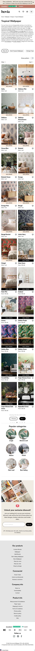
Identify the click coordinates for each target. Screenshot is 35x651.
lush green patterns (11, 37)
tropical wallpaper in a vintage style (18, 31)
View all (5, 51)
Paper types (17, 604)
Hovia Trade (17, 574)
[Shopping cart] (27, 12)
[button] (23, 12)
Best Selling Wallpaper (17, 556)
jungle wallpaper (17, 41)
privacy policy (28, 531)
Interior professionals (17, 577)
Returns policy (17, 613)
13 (24, 422)
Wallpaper (7, 16)
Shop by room (17, 561)
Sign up (29, 524)
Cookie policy (17, 616)
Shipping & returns (17, 606)
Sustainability (17, 590)
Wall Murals (17, 554)
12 (22, 422)
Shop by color (17, 563)
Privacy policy (17, 611)
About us (17, 588)
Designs (12, 16)
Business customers (17, 579)
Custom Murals (17, 549)
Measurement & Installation (17, 601)
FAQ (17, 618)
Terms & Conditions (17, 608)
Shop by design (17, 566)
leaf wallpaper (8, 41)
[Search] (19, 12)
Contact (17, 593)
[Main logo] (5, 11)
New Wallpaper (17, 559)
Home (2, 16)
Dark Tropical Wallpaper (16, 51)
